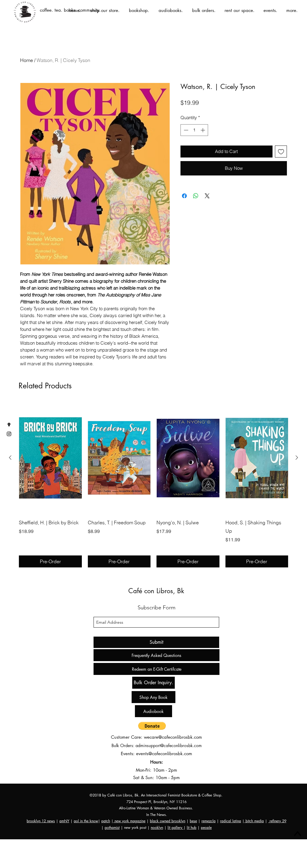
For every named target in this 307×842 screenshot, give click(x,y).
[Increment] (203, 130)
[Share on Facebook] (184, 190)
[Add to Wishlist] (281, 152)
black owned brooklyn (167, 820)
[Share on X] (207, 190)
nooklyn (157, 827)
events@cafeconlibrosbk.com (164, 753)
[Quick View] (50, 458)
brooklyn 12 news (41, 820)
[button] (152, 726)
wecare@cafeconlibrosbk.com (173, 737)
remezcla (208, 820)
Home (26, 60)
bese (193, 820)
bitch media (254, 820)
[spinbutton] (194, 130)
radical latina (230, 820)
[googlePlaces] (9, 425)
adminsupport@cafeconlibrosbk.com (169, 745)
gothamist (112, 827)
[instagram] (9, 434)
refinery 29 (277, 820)
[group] (153, 485)
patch (105, 820)
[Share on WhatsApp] (195, 190)
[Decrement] (185, 130)
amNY (64, 820)
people (206, 827)
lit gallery (175, 827)
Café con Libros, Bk (156, 591)
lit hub (191, 827)
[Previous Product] (10, 457)
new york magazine (129, 820)
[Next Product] (296, 457)
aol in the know (86, 820)
